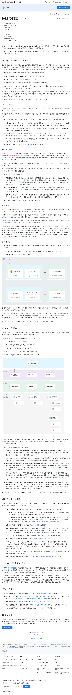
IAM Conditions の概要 (35, 539)
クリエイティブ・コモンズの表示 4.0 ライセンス (39, 644)
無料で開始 (7, 627)
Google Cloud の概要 (42, 662)
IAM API (4, 568)
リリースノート (24, 665)
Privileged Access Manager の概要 (46, 557)
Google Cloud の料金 (7, 662)
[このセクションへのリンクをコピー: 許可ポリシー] (14, 242)
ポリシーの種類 (34, 525)
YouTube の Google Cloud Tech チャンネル (62, 673)
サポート (22, 662)
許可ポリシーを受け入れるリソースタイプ (18, 223)
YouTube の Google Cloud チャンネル (62, 668)
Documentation (11, 14)
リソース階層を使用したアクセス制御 (45, 492)
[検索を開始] (46, 2)
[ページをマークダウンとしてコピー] (25, 18)
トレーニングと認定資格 (44, 672)
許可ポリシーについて (36, 321)
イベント (57, 662)
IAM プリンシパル (29, 144)
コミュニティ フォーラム (26, 659)
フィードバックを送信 (61, 19)
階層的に (16, 92)
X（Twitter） (58, 665)
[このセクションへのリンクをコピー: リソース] (11, 206)
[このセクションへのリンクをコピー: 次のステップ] (16, 589)
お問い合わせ (5, 668)
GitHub (39, 659)
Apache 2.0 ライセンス (14, 646)
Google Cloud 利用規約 (39, 680)
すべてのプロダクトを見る (9, 659)
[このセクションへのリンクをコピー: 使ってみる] (14, 615)
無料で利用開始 (63, 7)
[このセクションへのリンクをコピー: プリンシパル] (14, 105)
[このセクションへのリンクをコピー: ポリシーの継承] (18, 328)
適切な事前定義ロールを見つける (45, 605)
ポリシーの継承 (21, 237)
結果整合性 (13, 568)
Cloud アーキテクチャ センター (44, 668)
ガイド (30, 14)
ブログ (56, 659)
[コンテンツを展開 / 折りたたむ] (14, 24)
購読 (26, 687)
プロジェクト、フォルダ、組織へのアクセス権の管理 (32, 598)
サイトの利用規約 (27, 680)
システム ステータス (25, 668)
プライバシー (16, 680)
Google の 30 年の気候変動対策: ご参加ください (16, 683)
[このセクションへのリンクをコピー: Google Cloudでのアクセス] (30, 61)
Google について (6, 680)
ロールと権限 (27, 200)
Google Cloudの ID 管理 (43, 593)
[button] (36, 281)
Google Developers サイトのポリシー (48, 646)
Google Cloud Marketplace (9, 665)
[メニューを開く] (3, 2)
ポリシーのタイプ (42, 608)
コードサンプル (41, 665)
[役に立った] (66, 14)
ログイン (67, 2)
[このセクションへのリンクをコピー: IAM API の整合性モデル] (26, 564)
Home (3, 14)
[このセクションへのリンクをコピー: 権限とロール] (14, 150)
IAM (7, 7)
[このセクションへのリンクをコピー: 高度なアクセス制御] (22, 499)
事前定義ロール (36, 602)
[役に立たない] (68, 14)
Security (20, 14)
